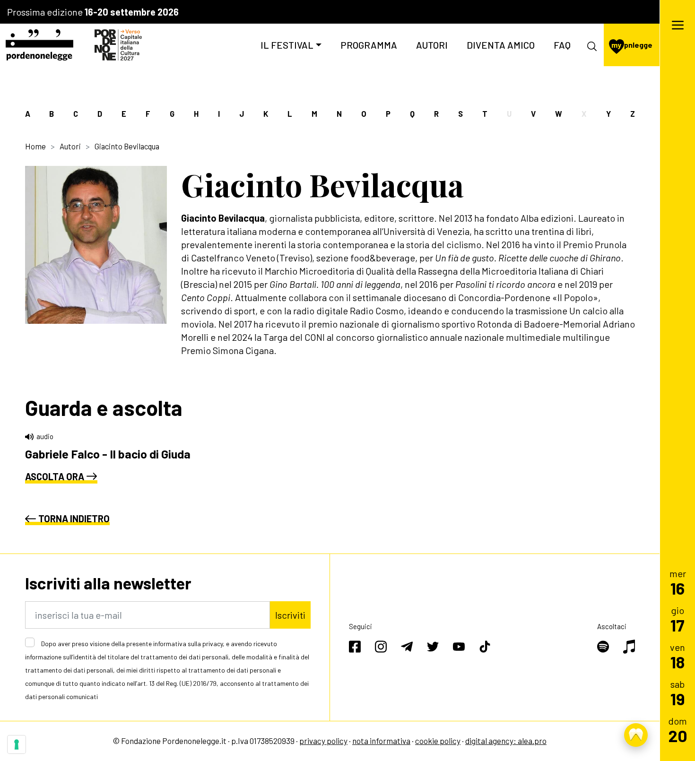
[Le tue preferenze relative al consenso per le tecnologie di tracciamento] (17, 744)
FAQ (562, 45)
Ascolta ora (54, 476)
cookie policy (437, 740)
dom (677, 729)
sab (677, 692)
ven (677, 655)
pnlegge (631, 44)
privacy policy (323, 740)
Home (35, 146)
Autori (432, 45)
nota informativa (381, 740)
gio (677, 619)
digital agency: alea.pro (506, 740)
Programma (368, 45)
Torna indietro (74, 518)
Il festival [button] (287, 45)
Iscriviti (290, 615)
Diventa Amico (501, 45)
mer (677, 582)
